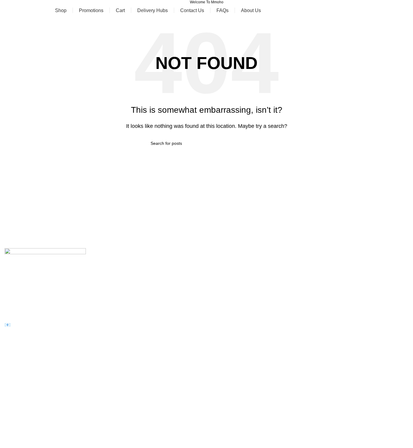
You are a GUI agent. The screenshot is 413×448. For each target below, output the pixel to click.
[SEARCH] (260, 143)
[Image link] (45, 270)
